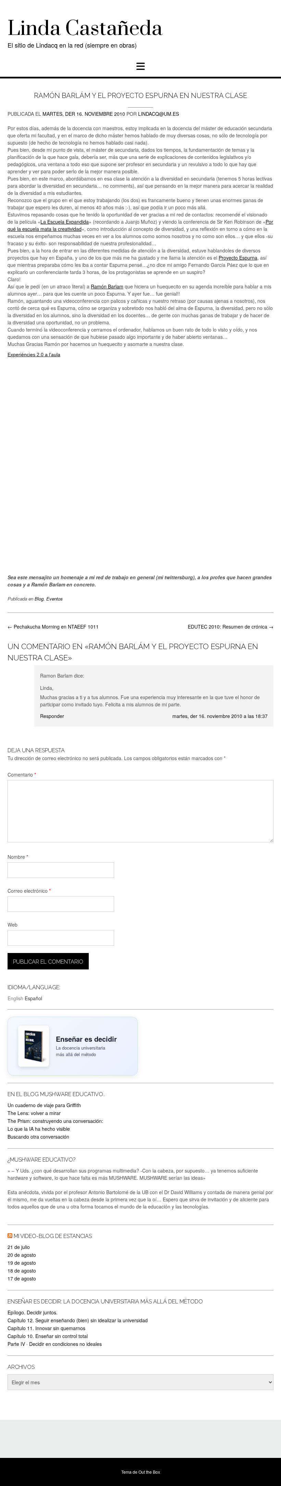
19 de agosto (22, 1262)
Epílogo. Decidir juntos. (33, 1312)
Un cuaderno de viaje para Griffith (44, 1105)
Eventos (54, 598)
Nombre (18, 856)
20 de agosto (22, 1254)
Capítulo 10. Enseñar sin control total (48, 1336)
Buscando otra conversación (38, 1136)
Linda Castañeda (85, 29)
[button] (140, 66)
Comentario (22, 774)
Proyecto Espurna (238, 257)
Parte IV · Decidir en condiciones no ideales (55, 1343)
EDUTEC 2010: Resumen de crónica (230, 626)
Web (12, 924)
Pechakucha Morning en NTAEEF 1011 (53, 626)
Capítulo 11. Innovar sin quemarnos (46, 1328)
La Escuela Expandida (64, 221)
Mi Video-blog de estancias (53, 1236)
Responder (52, 716)
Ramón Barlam (107, 286)
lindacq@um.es (158, 113)
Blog (39, 598)
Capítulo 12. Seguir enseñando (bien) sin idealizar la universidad (78, 1320)
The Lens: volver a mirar (34, 1113)
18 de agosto (22, 1270)
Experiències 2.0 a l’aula (34, 354)
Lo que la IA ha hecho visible (39, 1128)
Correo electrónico (29, 890)
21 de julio (19, 1246)
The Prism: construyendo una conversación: (55, 1120)
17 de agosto (22, 1278)
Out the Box (149, 1472)
